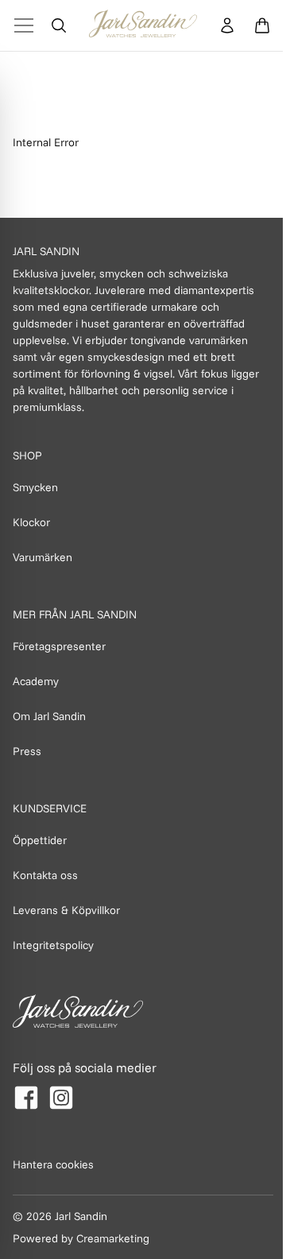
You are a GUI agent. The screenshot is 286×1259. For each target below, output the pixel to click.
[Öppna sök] (58, 25)
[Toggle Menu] (23, 25)
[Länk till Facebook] (26, 1097)
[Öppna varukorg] (262, 25)
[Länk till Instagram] (61, 1097)
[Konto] (227, 25)
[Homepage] (143, 25)
